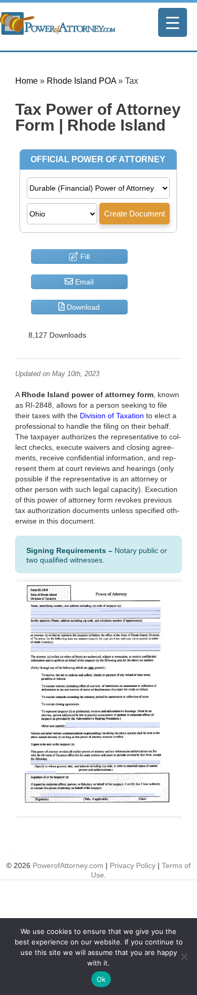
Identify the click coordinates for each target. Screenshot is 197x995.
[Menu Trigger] (172, 22)
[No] (184, 956)
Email (83, 282)
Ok (101, 979)
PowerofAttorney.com (68, 865)
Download (82, 307)
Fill (84, 256)
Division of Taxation (112, 415)
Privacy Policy (132, 865)
